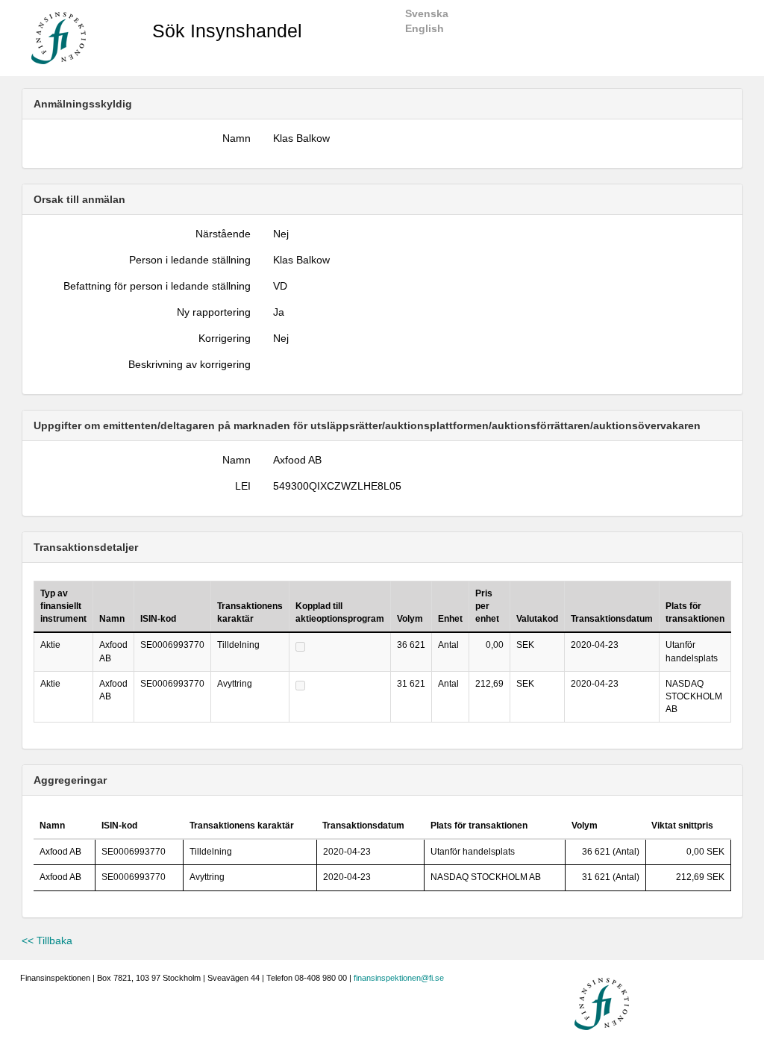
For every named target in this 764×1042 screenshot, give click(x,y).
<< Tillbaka (47, 940)
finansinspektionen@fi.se (399, 977)
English (424, 28)
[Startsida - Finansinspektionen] (58, 37)
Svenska (426, 13)
